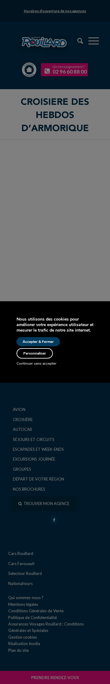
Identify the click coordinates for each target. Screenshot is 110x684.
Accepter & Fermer (38, 341)
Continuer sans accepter (36, 363)
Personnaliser (34, 353)
